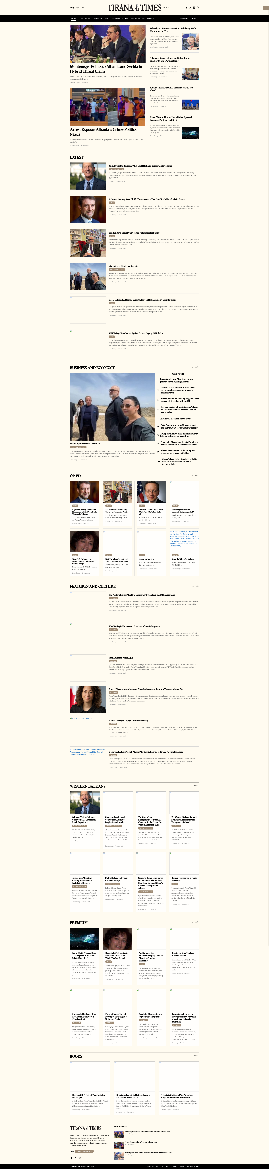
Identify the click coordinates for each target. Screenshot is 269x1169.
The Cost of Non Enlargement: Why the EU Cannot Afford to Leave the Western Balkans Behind (150, 821)
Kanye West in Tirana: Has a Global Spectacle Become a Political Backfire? (171, 118)
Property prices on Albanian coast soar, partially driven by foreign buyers (177, 380)
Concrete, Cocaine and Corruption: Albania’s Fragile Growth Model (115, 819)
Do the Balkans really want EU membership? (116, 879)
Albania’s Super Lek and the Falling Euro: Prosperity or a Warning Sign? (170, 59)
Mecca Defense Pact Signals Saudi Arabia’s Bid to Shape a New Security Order (142, 300)
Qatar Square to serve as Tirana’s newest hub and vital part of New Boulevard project (179, 426)
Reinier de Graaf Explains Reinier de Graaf (183, 954)
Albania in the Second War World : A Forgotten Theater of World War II (177, 1096)
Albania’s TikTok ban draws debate (175, 418)
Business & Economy (117, 270)
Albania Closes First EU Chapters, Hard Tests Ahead (171, 89)
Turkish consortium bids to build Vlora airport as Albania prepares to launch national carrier (177, 390)
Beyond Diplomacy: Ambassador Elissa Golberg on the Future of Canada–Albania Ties (146, 689)
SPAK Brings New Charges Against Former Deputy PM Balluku (136, 333)
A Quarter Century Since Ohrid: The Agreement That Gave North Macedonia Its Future (147, 199)
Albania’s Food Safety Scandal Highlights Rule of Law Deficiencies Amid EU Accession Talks (179, 461)
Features (113, 598)
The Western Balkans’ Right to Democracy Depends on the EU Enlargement (142, 595)
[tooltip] (187, 7)
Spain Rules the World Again (121, 657)
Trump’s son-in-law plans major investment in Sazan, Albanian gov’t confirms (179, 434)
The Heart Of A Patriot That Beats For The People (88, 1096)
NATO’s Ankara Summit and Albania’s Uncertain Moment (116, 560)
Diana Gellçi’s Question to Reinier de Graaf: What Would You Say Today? (83, 561)
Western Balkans (116, 169)
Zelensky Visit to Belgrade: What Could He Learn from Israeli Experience (140, 166)
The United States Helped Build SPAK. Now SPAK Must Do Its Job (151, 512)
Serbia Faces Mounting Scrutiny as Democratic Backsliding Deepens (82, 880)
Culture (113, 661)
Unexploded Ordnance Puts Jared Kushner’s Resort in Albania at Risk (84, 1016)
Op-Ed (112, 202)
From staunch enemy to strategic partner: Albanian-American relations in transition (184, 1018)
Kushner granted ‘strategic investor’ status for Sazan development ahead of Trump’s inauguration (179, 409)
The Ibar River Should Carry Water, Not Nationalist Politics (134, 233)
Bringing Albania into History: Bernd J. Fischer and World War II (133, 1096)
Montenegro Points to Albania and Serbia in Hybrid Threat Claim (106, 69)
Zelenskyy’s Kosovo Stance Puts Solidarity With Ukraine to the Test (173, 30)
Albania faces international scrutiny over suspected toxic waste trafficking (178, 451)
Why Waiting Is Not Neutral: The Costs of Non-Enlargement (134, 626)
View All (195, 367)
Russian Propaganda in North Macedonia (184, 879)
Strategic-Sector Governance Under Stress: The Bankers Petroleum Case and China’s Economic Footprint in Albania (150, 883)
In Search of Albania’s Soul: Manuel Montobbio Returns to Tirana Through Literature (146, 752)
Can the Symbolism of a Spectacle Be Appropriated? (183, 511)
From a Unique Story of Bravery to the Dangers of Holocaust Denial (116, 1016)
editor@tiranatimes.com (84, 1151)
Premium (110, 1023)
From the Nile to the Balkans (183, 559)
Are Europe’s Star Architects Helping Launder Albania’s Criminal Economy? (151, 957)
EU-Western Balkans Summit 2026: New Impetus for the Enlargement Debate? (184, 819)
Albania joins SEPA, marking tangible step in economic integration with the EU (180, 399)
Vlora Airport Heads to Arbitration (124, 266)
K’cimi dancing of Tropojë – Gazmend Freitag (128, 720)
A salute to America (146, 559)
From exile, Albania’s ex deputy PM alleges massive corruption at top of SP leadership (179, 443)
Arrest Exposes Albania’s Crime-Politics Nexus (103, 132)
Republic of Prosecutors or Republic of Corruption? (150, 1015)
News (112, 303)
